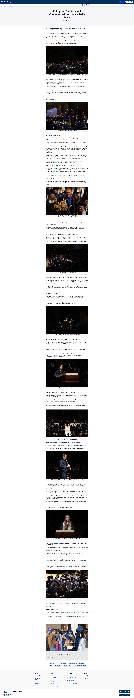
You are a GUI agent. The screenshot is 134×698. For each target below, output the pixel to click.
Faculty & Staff (29, 4)
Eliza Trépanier (62, 339)
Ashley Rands (48, 302)
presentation (54, 492)
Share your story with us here (67, 612)
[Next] (53, 657)
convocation (52, 663)
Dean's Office (37, 682)
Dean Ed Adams (81, 42)
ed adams (57, 663)
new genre (85, 665)
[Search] (131, 2)
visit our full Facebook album (72, 621)
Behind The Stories (53, 4)
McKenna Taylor (71, 161)
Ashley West (55, 392)
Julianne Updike (58, 165)
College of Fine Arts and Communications (19, 2)
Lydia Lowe (56, 277)
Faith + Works (43, 4)
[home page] (3, 1)
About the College (38, 680)
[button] (132, 691)
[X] (87, 5)
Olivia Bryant (62, 138)
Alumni (36, 4)
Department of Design (58, 665)
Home (8, 4)
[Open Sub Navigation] (16, 5)
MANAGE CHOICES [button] (124, 691)
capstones (65, 665)
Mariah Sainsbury (67, 484)
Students (21, 4)
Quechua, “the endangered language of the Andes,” (65, 548)
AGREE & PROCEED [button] (124, 695)
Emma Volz (56, 543)
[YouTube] (89, 5)
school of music (63, 663)
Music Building (68, 34)
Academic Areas (37, 683)
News (61, 4)
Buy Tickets (78, 4)
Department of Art (82, 663)
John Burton (60, 447)
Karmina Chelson (80, 222)
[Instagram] (85, 5)
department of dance (64, 667)
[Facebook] (82, 5)
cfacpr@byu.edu (37, 679)
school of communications (72, 663)
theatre (51, 665)
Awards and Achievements (54, 667)
